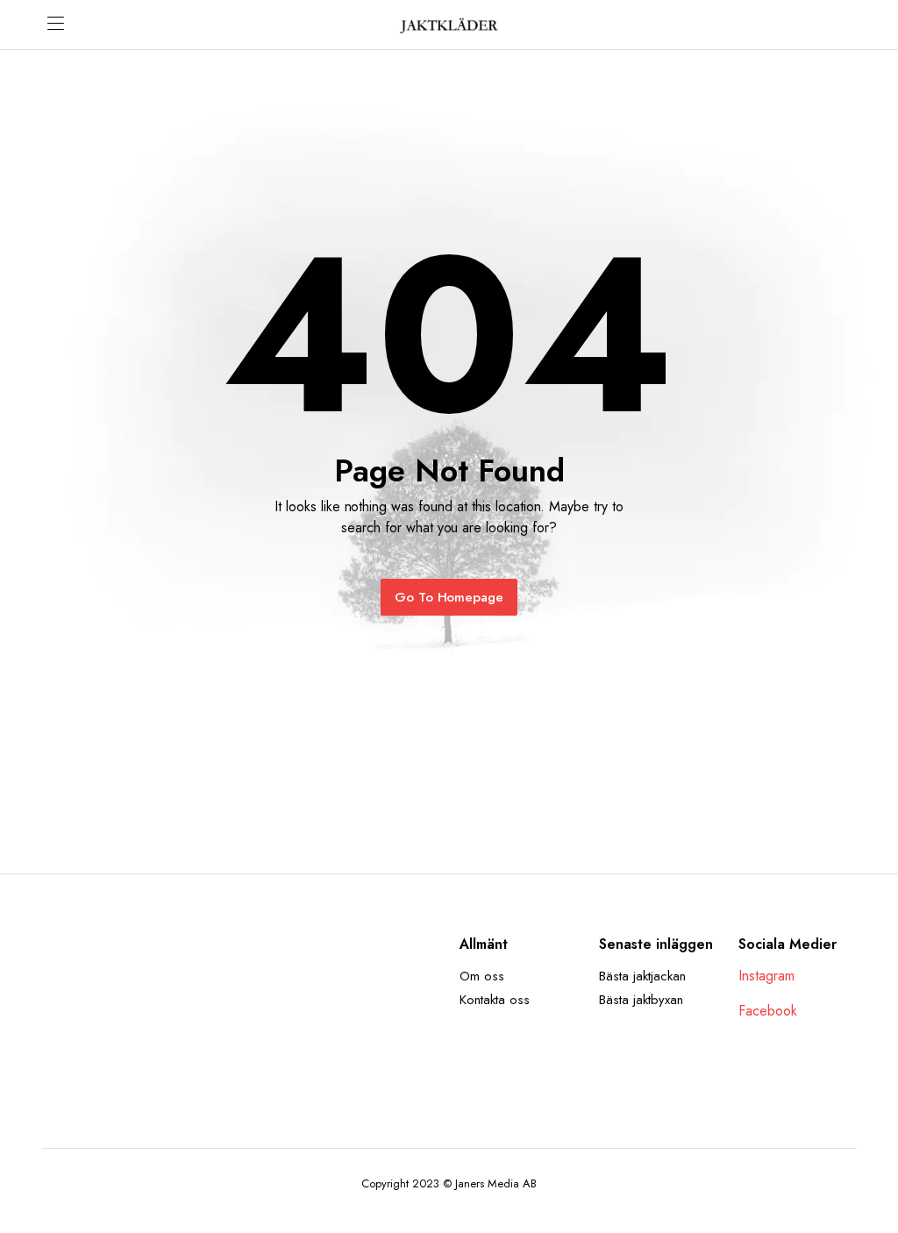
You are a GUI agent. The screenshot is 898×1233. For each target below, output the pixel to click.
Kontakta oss (495, 999)
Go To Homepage (449, 597)
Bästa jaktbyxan (641, 999)
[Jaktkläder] (449, 24)
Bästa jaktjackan (642, 976)
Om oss (482, 976)
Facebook (767, 1011)
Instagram (766, 976)
